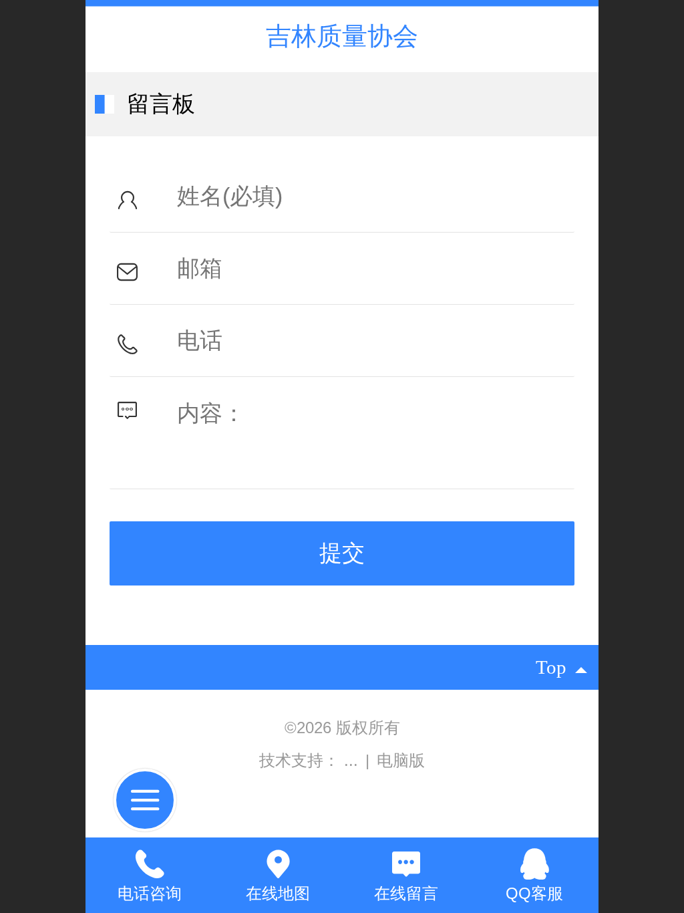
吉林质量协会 (342, 35)
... (353, 760)
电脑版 (401, 760)
